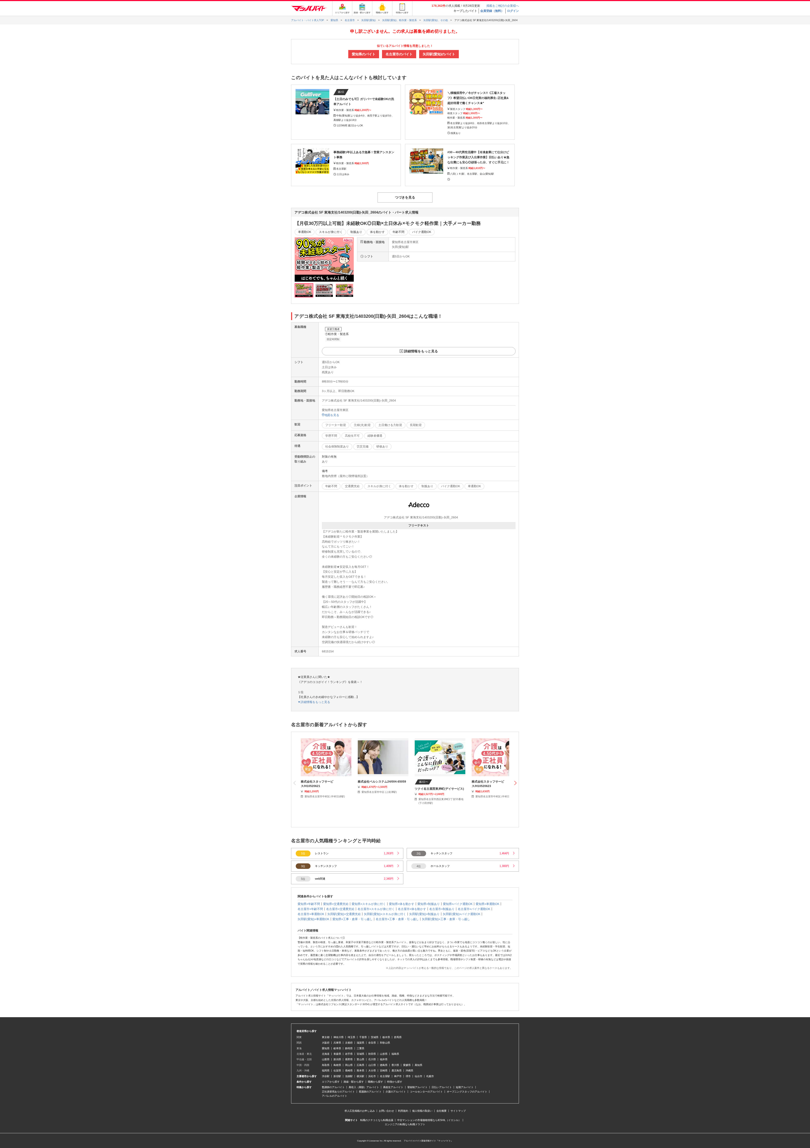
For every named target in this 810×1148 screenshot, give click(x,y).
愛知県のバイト (363, 54)
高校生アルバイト (393, 1087)
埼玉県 (351, 1037)
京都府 (349, 1042)
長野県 (349, 1059)
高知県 (418, 1065)
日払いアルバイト (442, 1087)
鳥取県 (325, 1065)
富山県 (360, 1059)
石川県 (372, 1059)
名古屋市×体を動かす (412, 909)
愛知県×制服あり (428, 904)
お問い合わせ (386, 1110)
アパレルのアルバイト (334, 1095)
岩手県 (349, 1053)
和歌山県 (385, 1042)
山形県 (383, 1053)
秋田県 (372, 1053)
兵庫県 (337, 1042)
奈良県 (372, 1042)
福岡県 (325, 1070)
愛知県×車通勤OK (487, 904)
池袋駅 (349, 1076)
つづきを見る (405, 197)
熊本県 (360, 1070)
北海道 (325, 1053)
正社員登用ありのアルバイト (338, 1091)
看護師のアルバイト (370, 1091)
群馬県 (398, 1037)
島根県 (337, 1065)
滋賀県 (360, 1042)
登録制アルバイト (417, 1087)
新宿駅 (337, 1076)
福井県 (383, 1059)
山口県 (372, 1065)
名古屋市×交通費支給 (340, 909)
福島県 (395, 1053)
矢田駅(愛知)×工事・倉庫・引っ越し (446, 919)
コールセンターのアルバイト (426, 1091)
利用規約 (403, 1110)
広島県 (360, 1065)
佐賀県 (337, 1070)
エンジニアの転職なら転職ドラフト (405, 1124)
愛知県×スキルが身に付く (369, 904)
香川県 (395, 1065)
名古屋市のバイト (399, 54)
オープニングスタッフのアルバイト (467, 1091)
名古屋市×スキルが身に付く (376, 909)
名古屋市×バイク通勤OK (474, 909)
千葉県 (363, 1037)
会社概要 (441, 1110)
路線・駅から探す (354, 1081)
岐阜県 (337, 1048)
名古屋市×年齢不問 (310, 909)
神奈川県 (338, 1037)
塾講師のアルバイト (333, 1087)
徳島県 (383, 1065)
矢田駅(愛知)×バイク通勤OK (461, 914)
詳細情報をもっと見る (421, 351)
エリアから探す (331, 1081)
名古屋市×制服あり (442, 909)
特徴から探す (394, 1081)
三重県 (360, 1048)
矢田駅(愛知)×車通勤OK (313, 919)
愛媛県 (407, 1065)
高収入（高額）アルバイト (364, 1087)
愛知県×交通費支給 (335, 904)
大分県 (372, 1070)
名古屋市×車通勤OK (311, 914)
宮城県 (360, 1053)
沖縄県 (409, 1070)
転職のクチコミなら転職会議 (376, 1120)
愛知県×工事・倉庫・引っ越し (352, 919)
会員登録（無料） (492, 10)
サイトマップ (458, 1110)
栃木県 (386, 1037)
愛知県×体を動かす (401, 904)
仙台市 (418, 1076)
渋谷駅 (325, 1076)
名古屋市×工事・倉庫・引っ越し (397, 919)
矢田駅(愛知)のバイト (439, 54)
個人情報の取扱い (422, 1110)
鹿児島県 (397, 1070)
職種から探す (375, 1081)
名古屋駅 (385, 1076)
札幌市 (430, 1076)
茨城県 (374, 1037)
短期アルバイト (465, 1087)
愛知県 (325, 1048)
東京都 (325, 1037)
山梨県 (325, 1059)
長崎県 (349, 1070)
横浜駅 (360, 1076)
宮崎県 (383, 1070)
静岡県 (349, 1048)
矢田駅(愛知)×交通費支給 (344, 914)
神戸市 (398, 1076)
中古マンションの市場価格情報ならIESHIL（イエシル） (429, 1120)
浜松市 (372, 1076)
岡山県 (349, 1065)
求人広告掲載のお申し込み (359, 1110)
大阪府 (325, 1042)
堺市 (408, 1076)
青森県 (337, 1053)
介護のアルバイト (396, 1091)
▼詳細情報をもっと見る (314, 702)
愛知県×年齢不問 (309, 904)
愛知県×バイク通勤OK (457, 904)
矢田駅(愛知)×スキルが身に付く (385, 914)
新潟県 (337, 1059)
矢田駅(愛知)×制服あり (424, 914)
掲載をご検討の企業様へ (502, 5)
